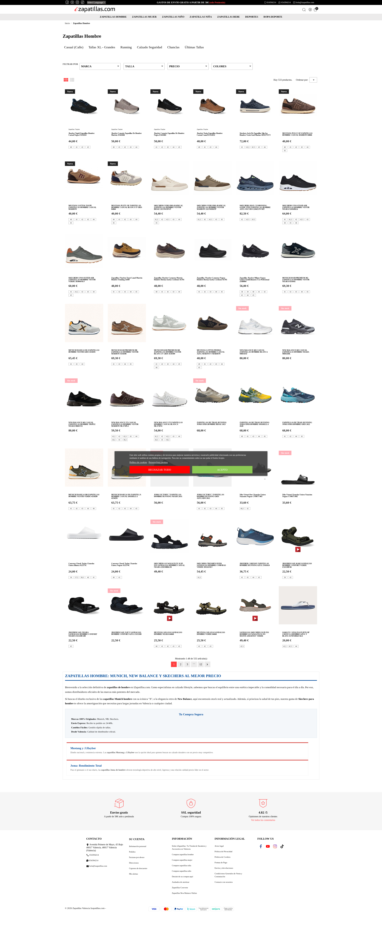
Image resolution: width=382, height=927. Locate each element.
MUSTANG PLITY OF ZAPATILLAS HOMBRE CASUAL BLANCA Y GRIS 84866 (126, 207)
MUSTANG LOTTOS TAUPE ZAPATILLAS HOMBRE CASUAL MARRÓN (82, 207)
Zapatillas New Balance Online (184, 893)
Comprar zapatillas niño (181, 871)
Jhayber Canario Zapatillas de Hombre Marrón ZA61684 (126, 134)
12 (200, 664)
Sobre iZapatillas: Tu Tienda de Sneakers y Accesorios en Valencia (189, 847)
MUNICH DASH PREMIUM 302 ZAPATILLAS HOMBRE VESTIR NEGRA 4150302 (295, 279)
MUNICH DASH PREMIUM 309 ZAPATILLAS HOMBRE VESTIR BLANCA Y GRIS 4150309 (167, 352)
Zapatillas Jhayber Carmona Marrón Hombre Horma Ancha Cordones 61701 (169, 279)
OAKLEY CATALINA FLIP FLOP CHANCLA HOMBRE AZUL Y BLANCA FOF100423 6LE (295, 634)
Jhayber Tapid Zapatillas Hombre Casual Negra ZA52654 (81, 134)
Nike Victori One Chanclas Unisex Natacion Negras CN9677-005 (253, 495)
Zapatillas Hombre (113, 17)
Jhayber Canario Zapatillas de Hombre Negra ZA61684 (169, 134)
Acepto (222, 469)
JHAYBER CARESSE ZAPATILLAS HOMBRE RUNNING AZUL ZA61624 (255, 564)
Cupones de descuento (138, 868)
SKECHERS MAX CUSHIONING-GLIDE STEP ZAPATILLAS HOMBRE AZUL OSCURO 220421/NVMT (255, 207)
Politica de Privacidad (223, 851)
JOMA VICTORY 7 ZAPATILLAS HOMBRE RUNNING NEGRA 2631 (168, 495)
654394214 (271, 2)
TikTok (282, 846)
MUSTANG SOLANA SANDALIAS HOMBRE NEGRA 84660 (168, 633)
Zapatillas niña (201, 17)
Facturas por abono (136, 857)
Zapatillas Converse (180, 887)
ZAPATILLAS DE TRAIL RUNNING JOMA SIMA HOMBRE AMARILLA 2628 (254, 424)
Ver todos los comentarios (263, 820)
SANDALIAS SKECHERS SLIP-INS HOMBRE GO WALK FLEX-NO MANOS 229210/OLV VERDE (254, 634)
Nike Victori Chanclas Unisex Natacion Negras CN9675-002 (297, 495)
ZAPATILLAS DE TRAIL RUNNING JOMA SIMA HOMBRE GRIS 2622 (297, 423)
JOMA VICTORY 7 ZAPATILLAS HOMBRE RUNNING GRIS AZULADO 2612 (210, 496)
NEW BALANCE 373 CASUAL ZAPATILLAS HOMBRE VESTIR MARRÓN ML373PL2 (124, 424)
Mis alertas (133, 874)
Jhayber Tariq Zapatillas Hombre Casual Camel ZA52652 (209, 134)
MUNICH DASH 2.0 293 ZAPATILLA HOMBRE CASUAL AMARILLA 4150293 (126, 496)
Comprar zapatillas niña (181, 865)
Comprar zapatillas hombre (183, 854)
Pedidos (132, 852)
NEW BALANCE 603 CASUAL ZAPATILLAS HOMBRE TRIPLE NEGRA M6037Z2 (82, 424)
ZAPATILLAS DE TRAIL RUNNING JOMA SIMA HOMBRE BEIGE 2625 (212, 423)
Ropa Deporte (273, 17)
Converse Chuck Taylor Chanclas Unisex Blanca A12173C (81, 564)
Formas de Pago (221, 862)
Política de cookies (138, 462)
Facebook (263, 846)
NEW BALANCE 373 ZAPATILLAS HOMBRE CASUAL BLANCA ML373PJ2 (168, 424)
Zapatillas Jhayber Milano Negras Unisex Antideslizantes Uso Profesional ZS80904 (254, 279)
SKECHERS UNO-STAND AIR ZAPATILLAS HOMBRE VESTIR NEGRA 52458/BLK (295, 207)
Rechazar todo (159, 469)
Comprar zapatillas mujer (182, 860)
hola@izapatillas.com (305, 2)
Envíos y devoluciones (224, 868)
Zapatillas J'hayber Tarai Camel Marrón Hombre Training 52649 (126, 279)
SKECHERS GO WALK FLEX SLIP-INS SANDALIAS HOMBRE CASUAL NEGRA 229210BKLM (169, 565)
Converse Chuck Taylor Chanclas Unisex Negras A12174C (124, 564)
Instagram (277, 846)
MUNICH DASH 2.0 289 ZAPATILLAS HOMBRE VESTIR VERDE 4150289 (83, 495)
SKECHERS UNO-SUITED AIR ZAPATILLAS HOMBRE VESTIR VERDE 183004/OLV (82, 279)
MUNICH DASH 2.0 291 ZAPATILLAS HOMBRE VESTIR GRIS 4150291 (83, 351)
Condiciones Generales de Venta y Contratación (228, 875)
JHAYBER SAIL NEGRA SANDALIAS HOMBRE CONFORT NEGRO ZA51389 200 (82, 634)
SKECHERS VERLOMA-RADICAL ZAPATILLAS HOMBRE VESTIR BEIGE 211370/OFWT (168, 207)
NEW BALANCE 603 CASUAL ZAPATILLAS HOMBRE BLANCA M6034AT (254, 352)
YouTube (269, 846)
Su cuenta (136, 839)
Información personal (137, 846)
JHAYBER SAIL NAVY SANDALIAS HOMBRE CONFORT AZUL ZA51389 (126, 633)
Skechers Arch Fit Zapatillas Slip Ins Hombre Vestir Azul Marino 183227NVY (255, 134)
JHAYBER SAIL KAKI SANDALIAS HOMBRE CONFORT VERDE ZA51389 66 (297, 565)
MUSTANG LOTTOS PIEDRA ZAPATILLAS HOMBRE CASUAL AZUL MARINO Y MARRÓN (211, 352)
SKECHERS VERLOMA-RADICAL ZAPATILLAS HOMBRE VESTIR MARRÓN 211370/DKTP (211, 207)
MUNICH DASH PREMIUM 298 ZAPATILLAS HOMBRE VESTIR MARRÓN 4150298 (124, 352)
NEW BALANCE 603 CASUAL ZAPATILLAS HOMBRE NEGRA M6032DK (295, 352)
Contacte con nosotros (224, 882)
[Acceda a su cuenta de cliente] (310, 10)
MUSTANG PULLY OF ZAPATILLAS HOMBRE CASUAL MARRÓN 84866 (297, 134)
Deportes (251, 17)
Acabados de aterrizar (180, 882)
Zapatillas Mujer (144, 17)
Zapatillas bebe (228, 17)
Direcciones (134, 863)
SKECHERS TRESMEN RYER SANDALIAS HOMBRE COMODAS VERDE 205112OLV (211, 565)
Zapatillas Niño (173, 17)
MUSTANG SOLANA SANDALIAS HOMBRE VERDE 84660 (211, 633)
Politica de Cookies (222, 857)
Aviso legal (219, 846)
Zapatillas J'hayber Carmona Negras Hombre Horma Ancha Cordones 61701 (212, 279)
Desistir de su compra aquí (182, 876)
